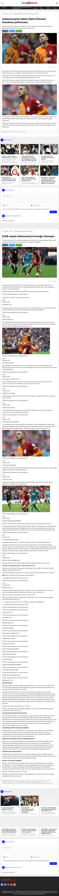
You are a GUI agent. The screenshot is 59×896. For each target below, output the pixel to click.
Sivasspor (17, 131)
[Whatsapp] (14, 884)
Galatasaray (6, 131)
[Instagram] (5, 884)
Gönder (20, 31)
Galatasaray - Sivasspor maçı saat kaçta (27, 781)
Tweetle (13, 31)
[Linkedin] (8, 884)
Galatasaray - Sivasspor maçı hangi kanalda (41, 780)
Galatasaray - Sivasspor (14, 780)
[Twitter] (2, 884)
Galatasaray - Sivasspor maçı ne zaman (10, 781)
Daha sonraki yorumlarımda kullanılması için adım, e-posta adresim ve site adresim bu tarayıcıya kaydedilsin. (26, 209)
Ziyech (25, 131)
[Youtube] (11, 884)
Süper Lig (22, 131)
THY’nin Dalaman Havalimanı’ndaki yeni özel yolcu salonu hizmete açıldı (22, 8)
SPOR (10, 13)
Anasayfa (5, 13)
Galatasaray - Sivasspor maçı (25, 780)
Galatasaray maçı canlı (41, 781)
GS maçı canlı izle (31, 783)
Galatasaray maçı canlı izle (7, 783)
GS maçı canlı (25, 783)
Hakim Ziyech (12, 131)
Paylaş (5, 31)
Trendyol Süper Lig (49, 783)
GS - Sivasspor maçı (18, 783)
